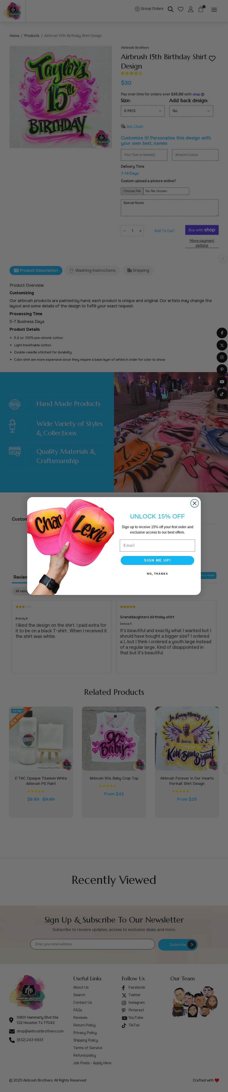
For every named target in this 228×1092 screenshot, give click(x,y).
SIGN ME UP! (157, 560)
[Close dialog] (195, 503)
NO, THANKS (157, 573)
